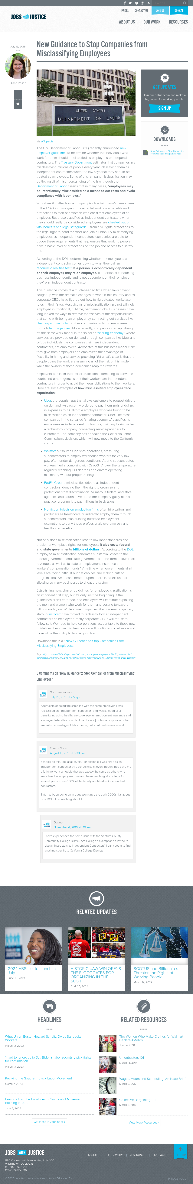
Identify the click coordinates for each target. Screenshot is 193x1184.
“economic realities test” (54, 268)
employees (92, 654)
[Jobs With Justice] (28, 16)
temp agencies (59, 328)
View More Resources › (144, 1122)
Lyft (66, 657)
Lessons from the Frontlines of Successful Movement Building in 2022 (43, 1101)
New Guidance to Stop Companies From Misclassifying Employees (167, 152)
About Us (127, 22)
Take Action (161, 1155)
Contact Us (141, 11)
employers (104, 654)
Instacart (54, 614)
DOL (130, 549)
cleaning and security (52, 323)
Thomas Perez (112, 657)
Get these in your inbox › (49, 1122)
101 (43, 654)
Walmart (50, 451)
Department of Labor (52, 186)
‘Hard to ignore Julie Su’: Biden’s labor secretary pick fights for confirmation (48, 1059)
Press (125, 11)
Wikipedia (47, 141)
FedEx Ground (54, 483)
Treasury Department (76, 162)
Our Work (152, 22)
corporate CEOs (55, 654)
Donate (179, 11)
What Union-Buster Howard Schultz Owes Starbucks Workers (43, 1038)
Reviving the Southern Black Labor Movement (38, 1078)
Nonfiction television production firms (71, 509)
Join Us (160, 11)
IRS (61, 657)
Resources (178, 22)
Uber (47, 400)
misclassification (77, 657)
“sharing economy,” (111, 333)
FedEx (114, 654)
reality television (95, 657)
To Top (180, 1155)
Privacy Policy (178, 1178)
